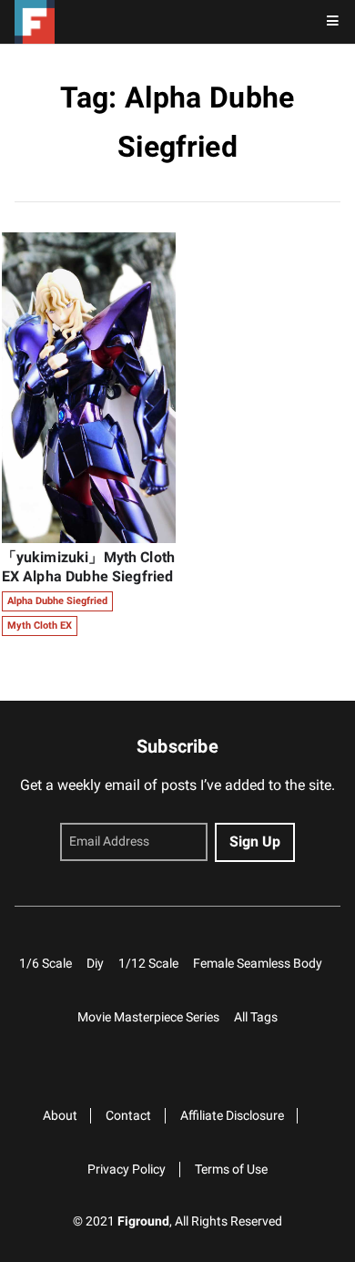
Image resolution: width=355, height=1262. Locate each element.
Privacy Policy (126, 1169)
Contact (128, 1115)
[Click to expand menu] (333, 22)
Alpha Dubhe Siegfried (57, 601)
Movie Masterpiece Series (148, 1017)
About (60, 1115)
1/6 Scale (45, 963)
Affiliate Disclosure (232, 1115)
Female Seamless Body (257, 963)
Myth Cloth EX (39, 625)
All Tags (256, 1017)
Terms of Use (231, 1169)
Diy (95, 963)
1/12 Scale (148, 963)
